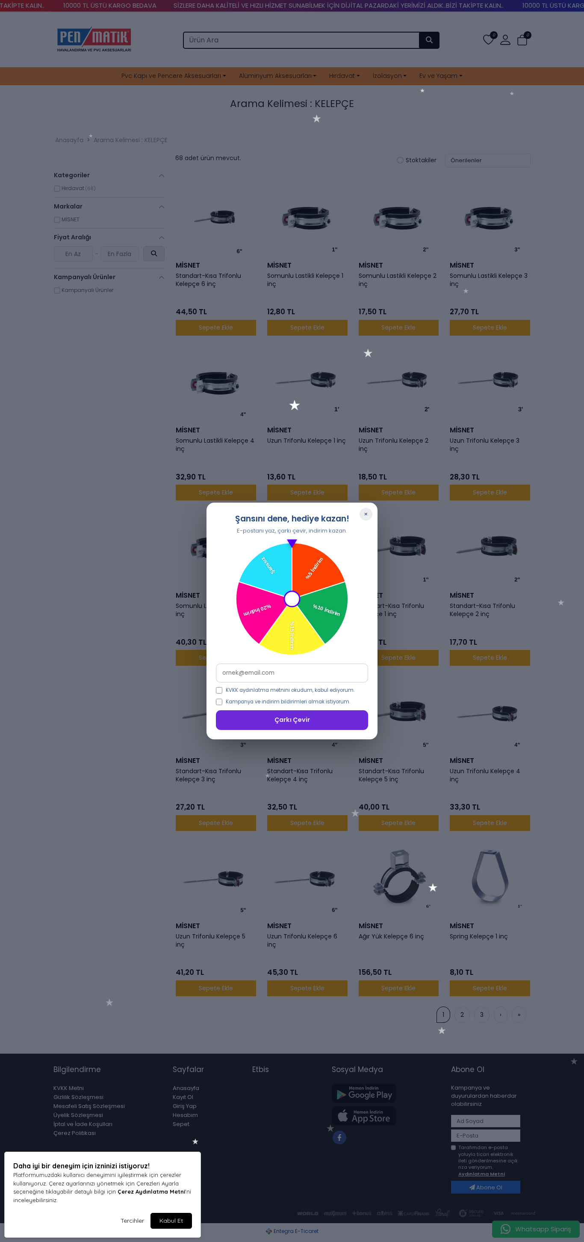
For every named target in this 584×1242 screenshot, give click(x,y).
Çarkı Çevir (292, 719)
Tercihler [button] (132, 1220)
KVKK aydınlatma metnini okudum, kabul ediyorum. (290, 690)
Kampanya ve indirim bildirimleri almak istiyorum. (288, 701)
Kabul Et (171, 1220)
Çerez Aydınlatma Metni (151, 1191)
